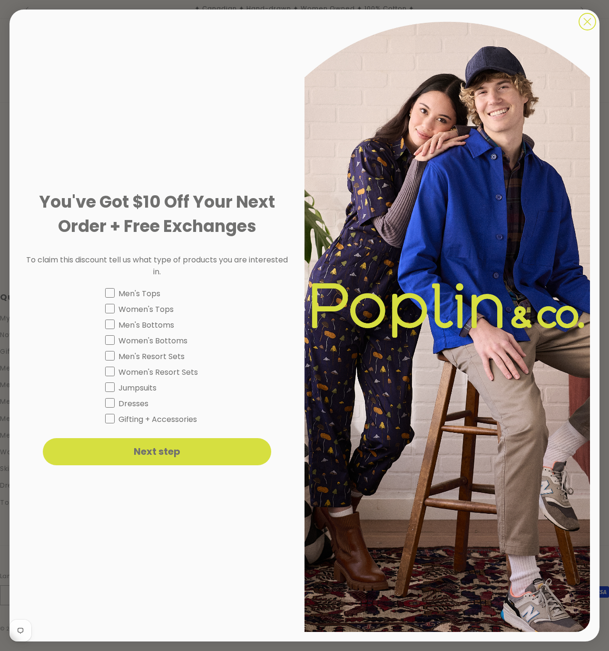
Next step (157, 451)
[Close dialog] (587, 21)
